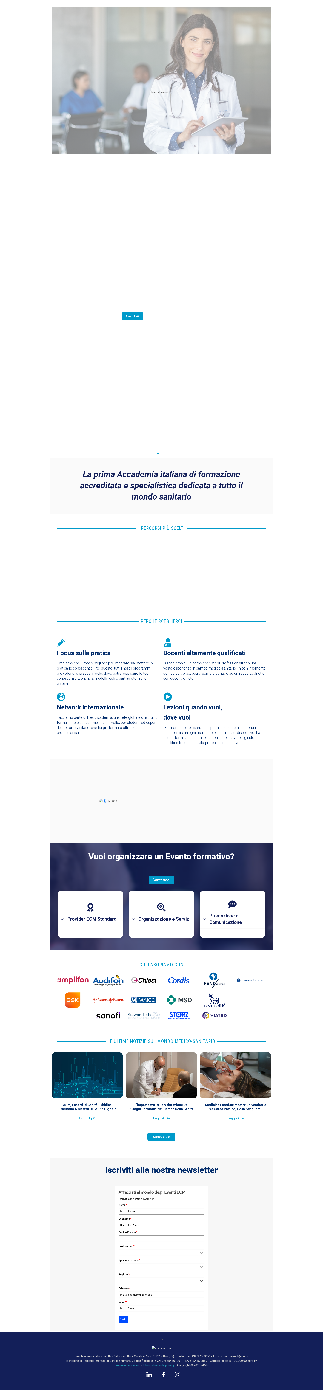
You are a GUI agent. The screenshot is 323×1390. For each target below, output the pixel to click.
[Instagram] (177, 1376)
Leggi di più (87, 1118)
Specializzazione (129, 1260)
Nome (123, 1204)
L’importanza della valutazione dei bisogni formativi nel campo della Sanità (161, 1107)
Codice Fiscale (128, 1232)
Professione (127, 1246)
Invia (123, 1319)
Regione (124, 1274)
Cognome (125, 1218)
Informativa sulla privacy (159, 1365)
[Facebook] (163, 1376)
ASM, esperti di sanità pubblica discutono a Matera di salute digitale (87, 1107)
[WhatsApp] (149, 1376)
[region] (161, 231)
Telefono (124, 1288)
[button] (161, 443)
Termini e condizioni (127, 1365)
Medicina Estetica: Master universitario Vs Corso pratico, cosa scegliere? (235, 1107)
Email (123, 1302)
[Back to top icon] (161, 1339)
